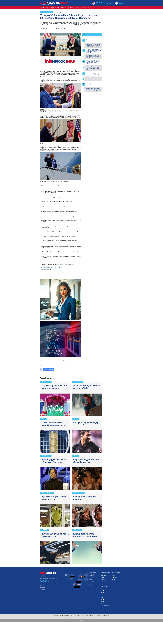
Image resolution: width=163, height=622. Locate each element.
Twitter (91, 577)
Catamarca (103, 575)
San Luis (102, 601)
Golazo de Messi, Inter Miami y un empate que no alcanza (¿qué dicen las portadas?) (93, 56)
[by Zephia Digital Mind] (81, 620)
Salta (102, 597)
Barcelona (114, 575)
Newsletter (83, 7)
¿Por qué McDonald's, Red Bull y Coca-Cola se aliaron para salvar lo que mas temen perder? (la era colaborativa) (93, 40)
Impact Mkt (77, 529)
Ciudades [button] (55, 7)
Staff (77, 7)
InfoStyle (103, 584)
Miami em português (47, 12)
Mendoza (103, 592)
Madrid (114, 579)
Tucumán (103, 607)
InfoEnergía (103, 579)
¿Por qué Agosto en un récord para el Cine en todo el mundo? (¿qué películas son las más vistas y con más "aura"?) (93, 45)
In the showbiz (77, 381)
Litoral (102, 590)
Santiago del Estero (105, 605)
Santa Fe (103, 603)
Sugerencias (43, 585)
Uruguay (114, 584)
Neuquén (103, 594)
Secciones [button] (48, 7)
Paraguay (114, 583)
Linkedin (91, 579)
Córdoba (103, 577)
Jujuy (102, 588)
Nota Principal (45, 381)
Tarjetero (71, 7)
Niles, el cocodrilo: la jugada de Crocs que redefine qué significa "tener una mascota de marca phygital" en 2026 (93, 73)
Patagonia (103, 595)
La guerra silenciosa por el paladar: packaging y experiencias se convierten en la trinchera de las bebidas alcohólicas (93, 51)
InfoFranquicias (104, 581)
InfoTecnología (104, 586)
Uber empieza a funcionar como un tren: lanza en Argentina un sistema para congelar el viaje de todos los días (93, 84)
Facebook (91, 575)
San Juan (103, 599)
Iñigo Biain (107, 615)
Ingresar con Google (48, 369)
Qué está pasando (78, 492)
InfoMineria (103, 583)
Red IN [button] (89, 7)
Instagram (91, 581)
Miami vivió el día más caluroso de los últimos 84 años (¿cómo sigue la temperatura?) (93, 78)
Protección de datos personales (95, 615)
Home (42, 7)
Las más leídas (64, 7)
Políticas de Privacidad (83, 615)
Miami (75, 418)
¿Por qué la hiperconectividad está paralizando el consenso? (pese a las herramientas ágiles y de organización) (93, 89)
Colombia (114, 577)
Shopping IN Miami (47, 492)
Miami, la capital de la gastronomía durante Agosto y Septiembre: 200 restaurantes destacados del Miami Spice (92, 68)
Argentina (44, 529)
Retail (43, 418)
